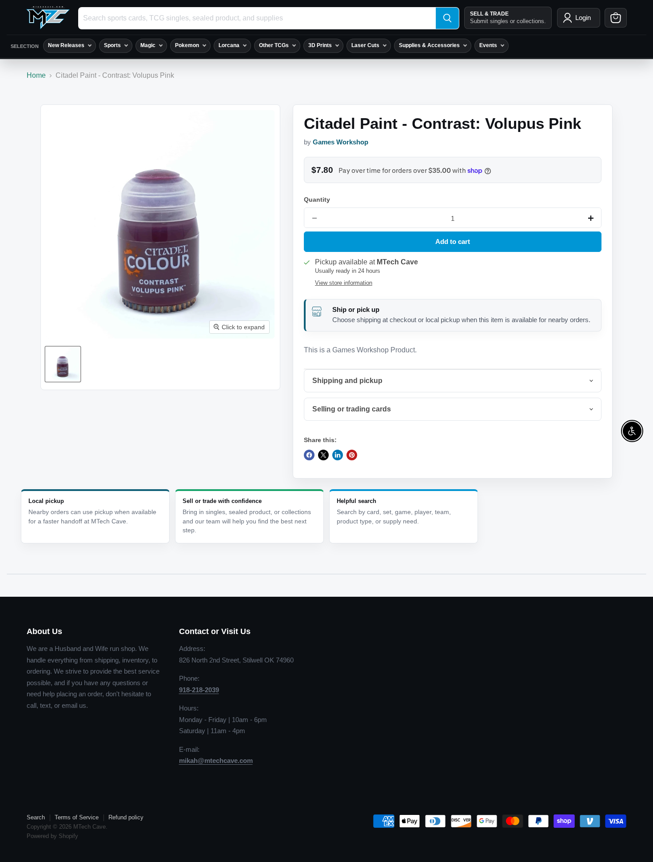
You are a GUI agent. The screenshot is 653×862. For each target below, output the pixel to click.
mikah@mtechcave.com (216, 760)
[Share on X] (323, 455)
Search (36, 817)
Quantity (317, 199)
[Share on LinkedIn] (337, 455)
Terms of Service (77, 817)
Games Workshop (340, 142)
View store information (343, 283)
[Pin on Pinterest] (351, 455)
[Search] (447, 18)
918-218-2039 (199, 690)
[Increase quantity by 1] (591, 218)
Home (36, 75)
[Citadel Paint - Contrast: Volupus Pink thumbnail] (62, 364)
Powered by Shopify (52, 836)
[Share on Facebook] (309, 455)
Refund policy (125, 817)
